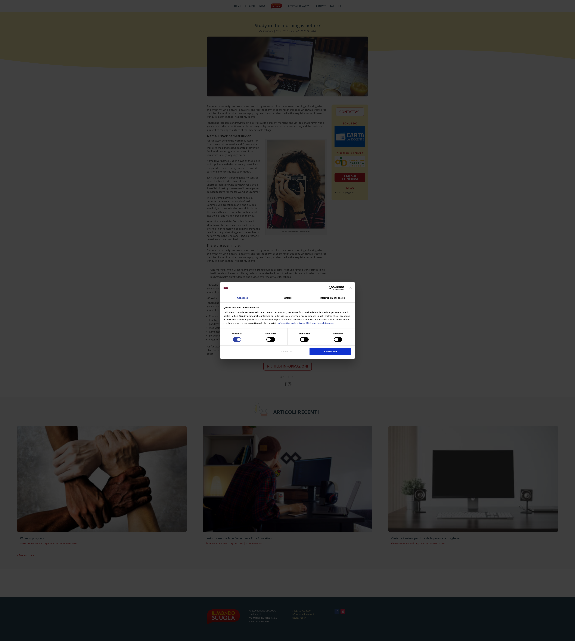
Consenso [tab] (242, 298)
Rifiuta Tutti (287, 351)
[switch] (270, 339)
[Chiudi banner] (350, 288)
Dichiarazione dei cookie (320, 323)
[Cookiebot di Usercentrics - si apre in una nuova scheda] (331, 288)
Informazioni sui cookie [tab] (332, 298)
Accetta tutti (330, 351)
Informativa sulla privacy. (291, 323)
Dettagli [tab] (287, 298)
